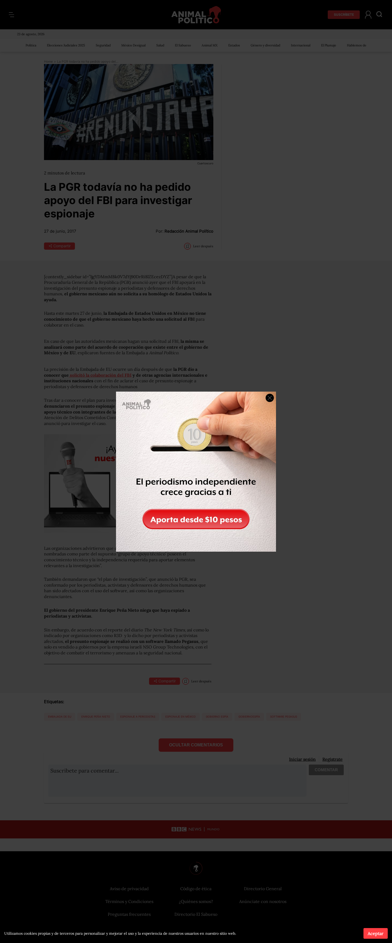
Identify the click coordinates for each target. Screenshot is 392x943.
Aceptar (375, 933)
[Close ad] (270, 398)
